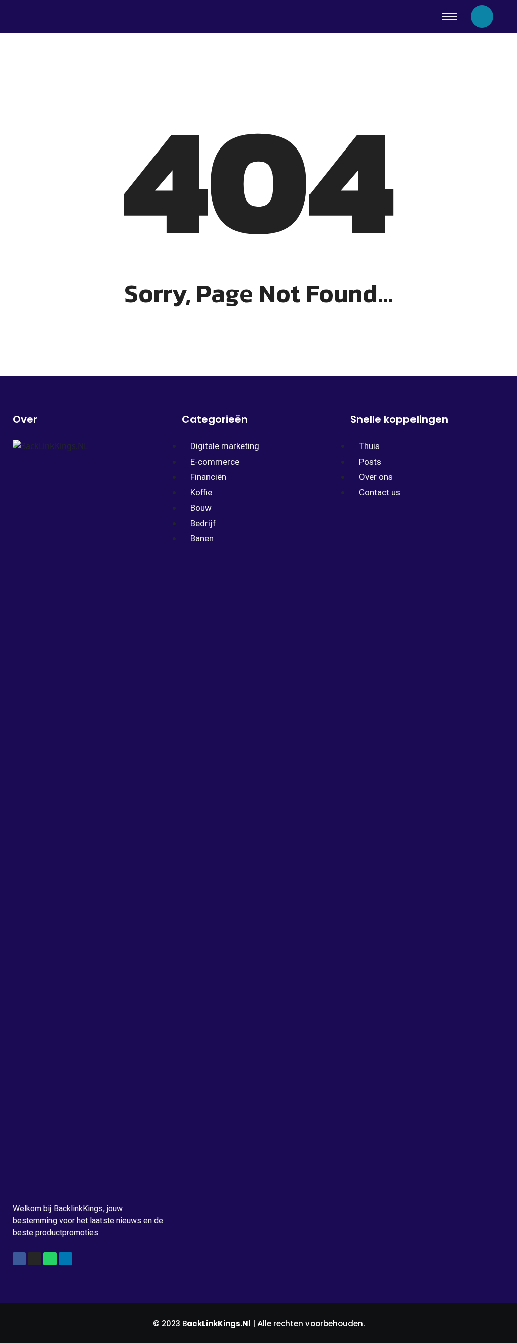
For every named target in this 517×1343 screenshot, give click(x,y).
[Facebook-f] (19, 1258)
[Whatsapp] (50, 1258)
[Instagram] (34, 1258)
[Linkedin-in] (65, 1258)
